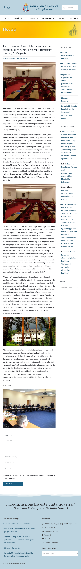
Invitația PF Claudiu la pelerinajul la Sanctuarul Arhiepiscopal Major (69, 112)
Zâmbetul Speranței (12, 548)
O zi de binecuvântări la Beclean (67, 55)
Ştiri (27, 58)
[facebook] (4, 7)
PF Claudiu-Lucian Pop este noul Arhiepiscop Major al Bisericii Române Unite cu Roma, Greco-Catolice (69, 237)
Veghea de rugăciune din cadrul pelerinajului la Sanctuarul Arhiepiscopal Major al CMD (67, 83)
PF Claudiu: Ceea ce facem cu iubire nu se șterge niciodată (69, 66)
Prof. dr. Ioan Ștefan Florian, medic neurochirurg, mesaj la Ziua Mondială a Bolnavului (69, 173)
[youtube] (8, 7)
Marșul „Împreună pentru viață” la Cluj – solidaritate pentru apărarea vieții (69, 152)
